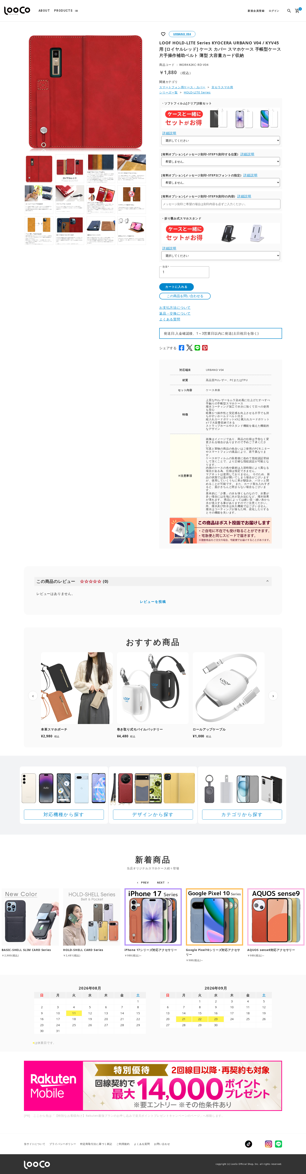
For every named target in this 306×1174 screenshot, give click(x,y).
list (76, 11)
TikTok (248, 1144)
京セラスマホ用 (222, 87)
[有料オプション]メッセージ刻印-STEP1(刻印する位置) (199, 154)
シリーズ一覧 (168, 92)
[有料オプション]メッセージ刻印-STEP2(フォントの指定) (201, 175)
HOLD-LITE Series (197, 92)
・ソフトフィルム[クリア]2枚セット (186, 103)
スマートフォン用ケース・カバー (182, 87)
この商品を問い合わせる (185, 296)
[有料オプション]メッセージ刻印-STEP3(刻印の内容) (198, 196)
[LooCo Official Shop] (17, 10)
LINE (278, 1144)
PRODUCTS (63, 10)
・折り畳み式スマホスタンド (181, 218)
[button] (143, 882)
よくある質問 (169, 319)
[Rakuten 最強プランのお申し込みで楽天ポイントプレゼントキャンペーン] (153, 1086)
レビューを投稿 (153, 601)
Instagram (268, 1144)
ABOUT (44, 10)
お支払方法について (175, 307)
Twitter (258, 1144)
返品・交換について (175, 313)
